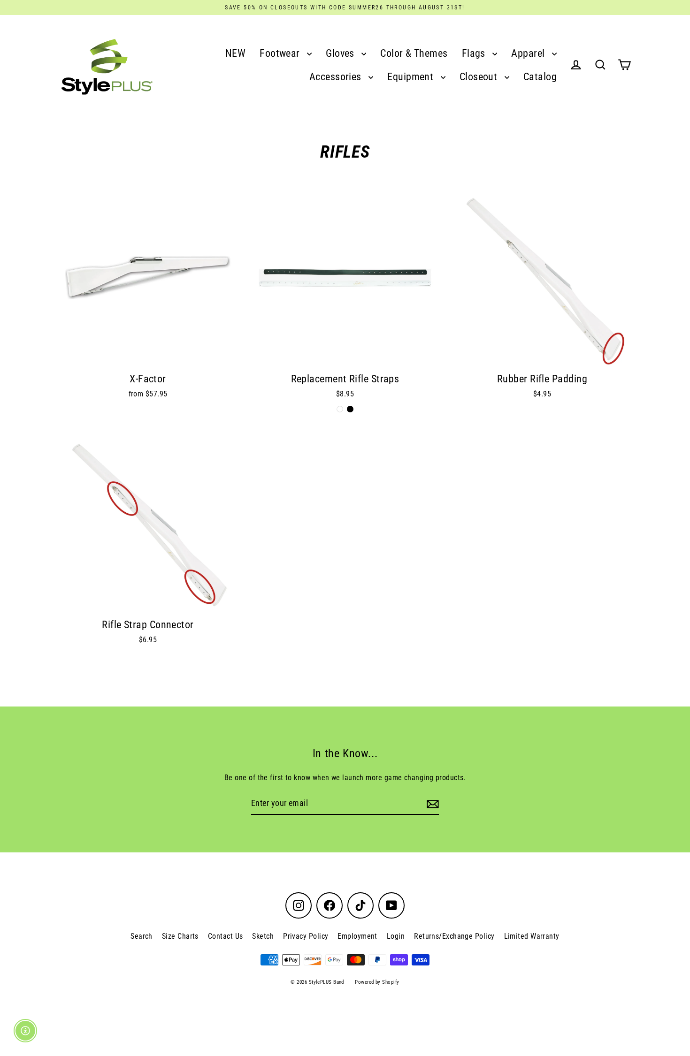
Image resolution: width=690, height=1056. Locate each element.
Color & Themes (413, 53)
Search (141, 936)
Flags (475, 53)
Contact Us (225, 936)
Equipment (411, 77)
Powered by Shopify (377, 982)
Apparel (529, 53)
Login (396, 936)
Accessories (336, 77)
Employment (357, 936)
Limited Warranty (532, 936)
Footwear (281, 53)
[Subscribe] (431, 804)
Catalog (540, 77)
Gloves (341, 53)
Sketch (263, 936)
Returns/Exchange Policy (454, 936)
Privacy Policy (305, 936)
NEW (235, 53)
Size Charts (180, 936)
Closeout (480, 77)
